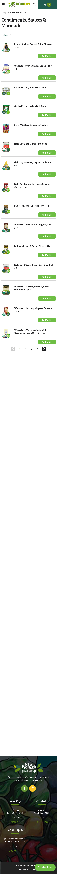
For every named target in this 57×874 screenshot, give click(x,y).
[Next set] (44, 349)
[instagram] (32, 788)
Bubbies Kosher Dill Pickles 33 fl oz (31, 206)
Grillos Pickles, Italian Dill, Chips (30, 87)
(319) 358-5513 (42, 822)
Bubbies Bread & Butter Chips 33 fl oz (33, 246)
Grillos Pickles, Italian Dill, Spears (31, 106)
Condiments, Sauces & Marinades (27, 12)
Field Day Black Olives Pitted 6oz (30, 143)
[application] (45, 868)
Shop (4, 12)
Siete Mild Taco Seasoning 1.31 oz (31, 125)
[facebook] (24, 788)
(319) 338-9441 (15, 822)
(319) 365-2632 (15, 851)
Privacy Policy (23, 869)
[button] (47, 56)
